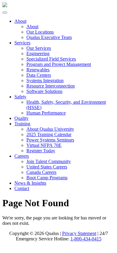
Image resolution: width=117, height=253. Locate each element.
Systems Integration (45, 80)
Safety (20, 96)
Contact (21, 188)
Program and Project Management (58, 64)
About (20, 21)
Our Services (38, 48)
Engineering (38, 53)
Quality (21, 118)
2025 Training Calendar (48, 134)
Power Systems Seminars (50, 139)
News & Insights (30, 183)
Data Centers (38, 75)
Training (22, 123)
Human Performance (46, 112)
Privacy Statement (79, 233)
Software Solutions (44, 91)
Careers (21, 156)
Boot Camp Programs (47, 177)
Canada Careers (41, 172)
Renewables (38, 69)
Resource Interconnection (50, 85)
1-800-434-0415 (85, 238)
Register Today (40, 150)
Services (22, 42)
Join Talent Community (48, 161)
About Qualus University (50, 129)
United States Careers (46, 166)
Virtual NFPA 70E (44, 145)
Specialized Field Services (51, 58)
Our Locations (40, 31)
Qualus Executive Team (49, 37)
